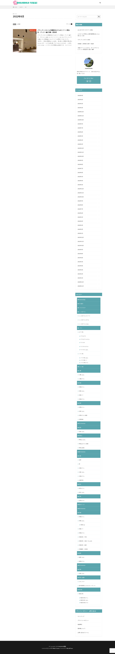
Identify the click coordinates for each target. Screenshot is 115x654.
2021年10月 (81, 245)
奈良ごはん (81, 492)
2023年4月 (80, 180)
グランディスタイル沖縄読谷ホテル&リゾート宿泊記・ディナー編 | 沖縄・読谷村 (54, 31)
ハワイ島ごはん (84, 357)
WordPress (70, 648)
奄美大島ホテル (84, 602)
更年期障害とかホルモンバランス (87, 585)
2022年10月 (81, 196)
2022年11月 (81, 192)
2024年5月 (80, 136)
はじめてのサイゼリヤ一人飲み (85, 30)
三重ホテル (81, 378)
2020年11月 (81, 286)
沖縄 (80, 512)
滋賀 (80, 553)
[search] (99, 16)
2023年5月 (80, 176)
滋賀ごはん (81, 557)
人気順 (18, 24)
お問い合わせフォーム (83, 632)
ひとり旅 (81, 366)
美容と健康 (81, 577)
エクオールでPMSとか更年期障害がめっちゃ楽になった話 (89, 34)
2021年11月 (81, 241)
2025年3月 (80, 103)
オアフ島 (81, 332)
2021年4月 (80, 265)
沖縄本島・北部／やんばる (85, 541)
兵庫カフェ (81, 407)
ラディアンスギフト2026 (84, 39)
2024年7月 (80, 128)
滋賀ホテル (81, 561)
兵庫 (80, 403)
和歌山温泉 (81, 447)
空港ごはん (81, 573)
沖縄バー (81, 528)
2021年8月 (80, 253)
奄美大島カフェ (84, 597)
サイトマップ (81, 616)
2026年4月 (80, 95)
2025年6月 (80, 99)
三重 (80, 370)
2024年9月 (80, 124)
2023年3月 (80, 184)
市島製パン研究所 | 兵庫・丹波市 (86, 43)
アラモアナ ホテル (84, 339)
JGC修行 (81, 303)
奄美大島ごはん (84, 600)
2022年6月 (80, 213)
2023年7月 (80, 168)
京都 (80, 383)
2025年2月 (80, 107)
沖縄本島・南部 (83, 545)
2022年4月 (80, 221)
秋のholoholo (82, 565)
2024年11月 (81, 115)
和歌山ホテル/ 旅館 (83, 443)
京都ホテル (81, 399)
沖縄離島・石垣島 (83, 549)
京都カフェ (81, 387)
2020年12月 (81, 282)
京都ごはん (81, 391)
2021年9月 (80, 249)
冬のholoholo (82, 423)
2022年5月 (80, 217)
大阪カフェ (81, 468)
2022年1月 (80, 233)
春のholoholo (82, 508)
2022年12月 (81, 188)
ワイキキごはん (84, 349)
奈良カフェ (81, 488)
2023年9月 (80, 160)
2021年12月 (81, 237)
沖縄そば (82, 524)
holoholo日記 (82, 299)
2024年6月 (80, 132)
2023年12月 (81, 148)
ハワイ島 (81, 353)
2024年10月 (81, 119)
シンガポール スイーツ (84, 315)
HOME (15, 7)
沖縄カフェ (81, 516)
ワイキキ (82, 342)
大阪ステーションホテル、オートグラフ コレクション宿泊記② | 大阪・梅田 (88, 48)
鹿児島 (80, 589)
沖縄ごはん (34, 30)
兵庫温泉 (81, 419)
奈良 (80, 484)
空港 (80, 569)
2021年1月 (80, 278)
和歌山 (80, 435)
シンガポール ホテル (84, 320)
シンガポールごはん (84, 324)
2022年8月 (80, 205)
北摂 (80, 460)
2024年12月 (81, 111)
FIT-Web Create (54, 648)
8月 (25, 7)
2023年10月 (81, 156)
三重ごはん (81, 374)
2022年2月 (80, 229)
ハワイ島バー (83, 360)
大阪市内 (81, 480)
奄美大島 (81, 593)
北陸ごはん (81, 431)
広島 (80, 496)
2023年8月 (80, 164)
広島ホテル (81, 500)
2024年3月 (80, 140)
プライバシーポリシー (83, 620)
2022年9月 (80, 201)
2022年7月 (80, 209)
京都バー (81, 395)
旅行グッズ (81, 504)
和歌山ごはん (82, 439)
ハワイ (80, 328)
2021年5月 (80, 261)
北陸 (80, 427)
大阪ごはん (81, 472)
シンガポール (82, 311)
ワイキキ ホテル (84, 346)
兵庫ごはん (81, 411)
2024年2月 (80, 144)
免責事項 (80, 624)
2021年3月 (80, 269)
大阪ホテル (81, 476)
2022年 (21, 7)
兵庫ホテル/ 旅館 (83, 415)
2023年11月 (81, 152)
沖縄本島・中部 (83, 537)
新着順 (14, 24)
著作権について (81, 628)
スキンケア (81, 581)
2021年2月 (80, 274)
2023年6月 (80, 172)
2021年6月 (80, 257)
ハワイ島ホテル (84, 362)
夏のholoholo (82, 451)
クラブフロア (82, 307)
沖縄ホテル (81, 533)
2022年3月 (80, 225)
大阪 (80, 456)
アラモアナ (83, 336)
